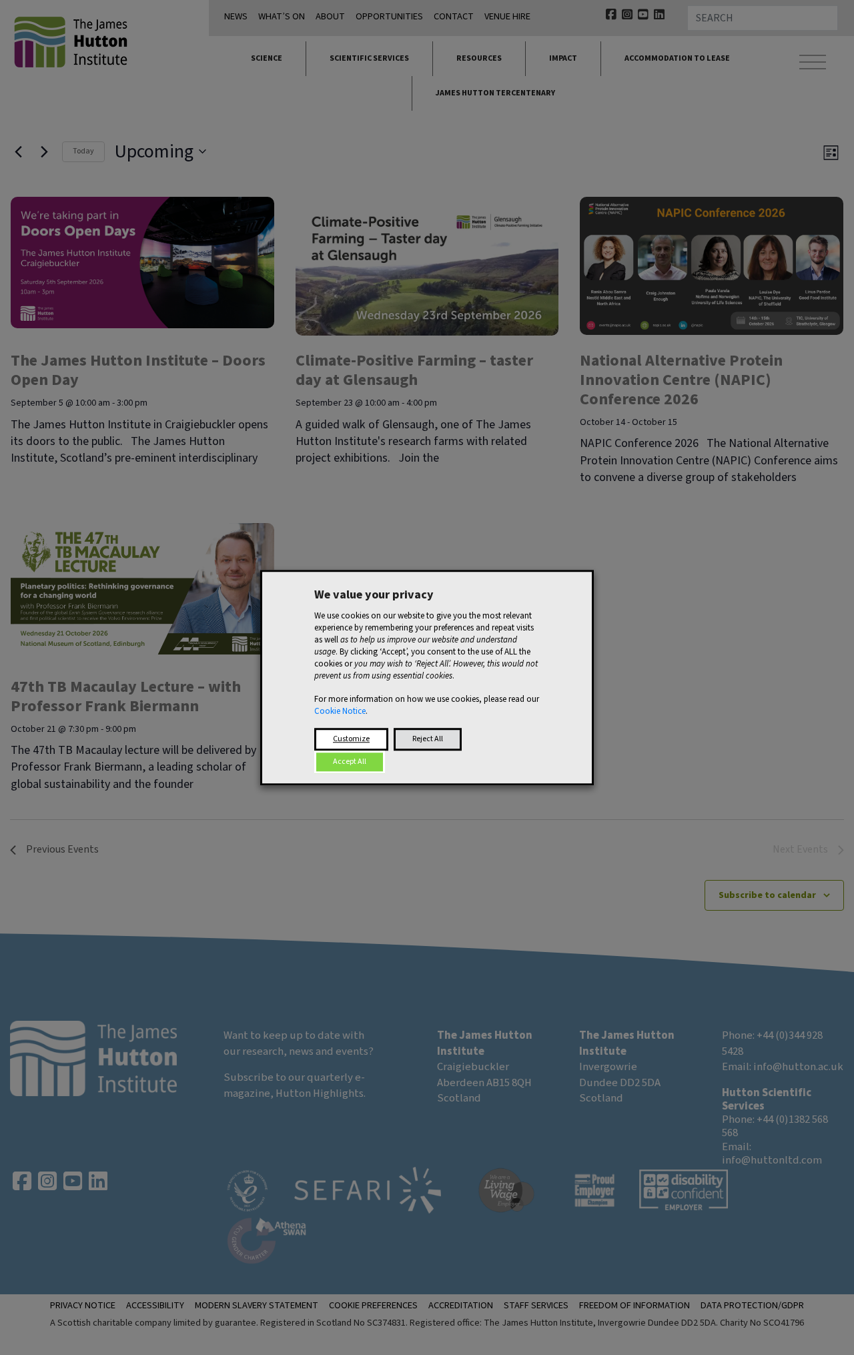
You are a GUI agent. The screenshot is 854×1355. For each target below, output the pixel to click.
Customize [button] (351, 739)
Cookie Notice (340, 711)
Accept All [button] (349, 761)
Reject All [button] (427, 739)
